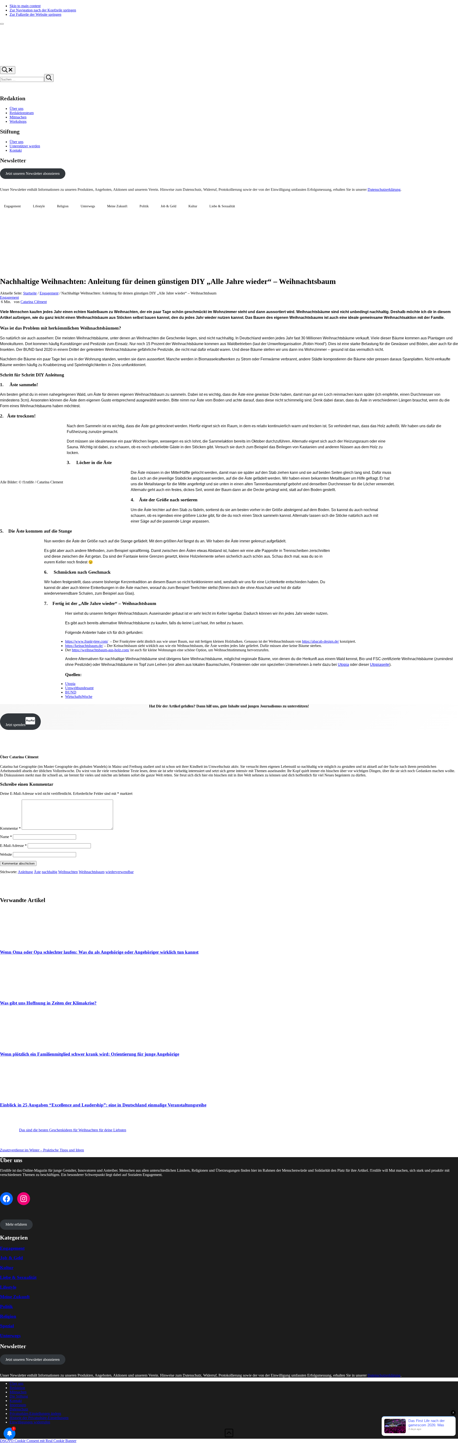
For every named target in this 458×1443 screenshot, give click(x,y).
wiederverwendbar (119, 872)
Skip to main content (25, 6)
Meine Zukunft (117, 206)
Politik (144, 206)
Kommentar (10, 828)
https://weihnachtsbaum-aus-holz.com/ (100, 650)
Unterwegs (88, 206)
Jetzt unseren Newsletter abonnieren (32, 173)
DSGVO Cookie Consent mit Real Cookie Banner (38, 1441)
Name (6, 837)
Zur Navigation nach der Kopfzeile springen (43, 10)
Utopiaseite (379, 665)
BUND (70, 692)
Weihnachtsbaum (91, 872)
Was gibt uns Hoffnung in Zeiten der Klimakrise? (48, 1002)
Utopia (343, 665)
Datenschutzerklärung (384, 189)
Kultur (192, 206)
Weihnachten (68, 872)
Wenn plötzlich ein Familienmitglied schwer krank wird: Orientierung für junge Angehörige (89, 1054)
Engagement (12, 206)
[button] (35, 1413)
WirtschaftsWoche (78, 697)
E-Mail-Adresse (13, 846)
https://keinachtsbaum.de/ (84, 646)
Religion (62, 206)
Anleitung (25, 872)
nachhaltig (49, 872)
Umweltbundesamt (79, 688)
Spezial (7, 1325)
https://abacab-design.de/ (320, 641)
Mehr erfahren (16, 1224)
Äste (37, 872)
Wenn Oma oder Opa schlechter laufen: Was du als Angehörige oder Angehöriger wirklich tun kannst (99, 952)
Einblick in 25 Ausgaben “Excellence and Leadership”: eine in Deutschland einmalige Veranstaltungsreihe (103, 1104)
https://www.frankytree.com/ (86, 641)
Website (6, 854)
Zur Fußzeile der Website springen (35, 14)
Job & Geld (168, 206)
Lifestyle (39, 206)
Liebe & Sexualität (222, 206)
